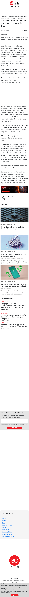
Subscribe (14, 427)
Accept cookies (14, 595)
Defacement (5, 530)
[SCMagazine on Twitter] (14, 567)
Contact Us (16, 573)
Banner (4, 518)
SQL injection (9, 39)
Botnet (4, 520)
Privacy (25, 573)
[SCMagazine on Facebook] (11, 567)
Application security (7, 16)
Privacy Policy (25, 424)
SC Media (4, 573)
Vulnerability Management (17, 18)
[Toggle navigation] (2, 3)
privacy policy (22, 591)
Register (17, 6)
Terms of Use (20, 424)
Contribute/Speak (9, 580)
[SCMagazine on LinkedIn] (18, 567)
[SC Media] (14, 3)
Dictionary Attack (7, 532)
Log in (11, 6)
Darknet (4, 527)
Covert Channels (7, 525)
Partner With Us (14, 582)
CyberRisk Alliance (10, 573)
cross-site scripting (14, 178)
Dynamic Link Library (8, 536)
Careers (20, 573)
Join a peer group (22, 580)
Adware (4, 516)
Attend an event (16, 580)
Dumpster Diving (7, 534)
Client (3, 523)
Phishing (20, 16)
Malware (15, 16)
